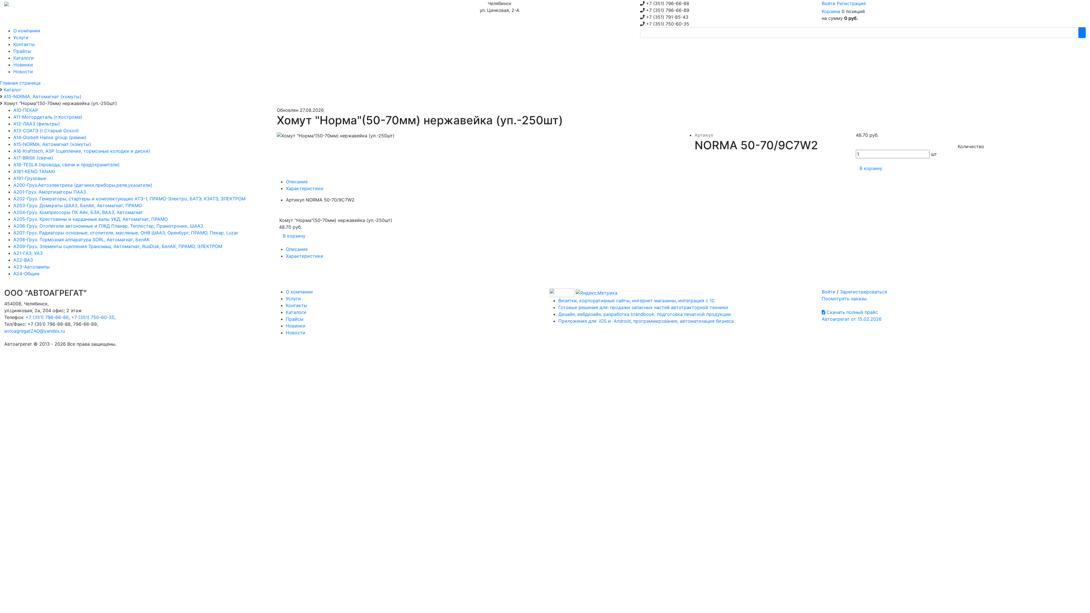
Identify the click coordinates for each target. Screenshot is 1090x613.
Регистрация (851, 3)
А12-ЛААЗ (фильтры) (36, 124)
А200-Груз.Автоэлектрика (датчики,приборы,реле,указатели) (82, 185)
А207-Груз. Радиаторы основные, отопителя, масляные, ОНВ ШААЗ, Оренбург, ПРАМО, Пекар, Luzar (125, 233)
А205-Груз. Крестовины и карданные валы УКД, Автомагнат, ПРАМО (90, 219)
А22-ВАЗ (23, 260)
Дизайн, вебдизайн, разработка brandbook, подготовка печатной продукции (644, 314)
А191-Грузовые (29, 178)
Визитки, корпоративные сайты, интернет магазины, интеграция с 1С (636, 300)
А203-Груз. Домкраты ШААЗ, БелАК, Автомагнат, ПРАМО (77, 205)
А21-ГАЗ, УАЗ (28, 253)
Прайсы (294, 319)
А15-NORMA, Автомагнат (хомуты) (52, 144)
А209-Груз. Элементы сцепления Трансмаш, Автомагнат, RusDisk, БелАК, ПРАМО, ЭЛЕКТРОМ (117, 246)
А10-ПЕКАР (25, 110)
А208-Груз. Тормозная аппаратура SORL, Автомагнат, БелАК (81, 239)
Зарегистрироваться (863, 292)
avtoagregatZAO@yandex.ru (34, 331)
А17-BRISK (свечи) (33, 158)
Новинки (295, 326)
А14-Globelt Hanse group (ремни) (50, 137)
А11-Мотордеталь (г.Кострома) (47, 117)
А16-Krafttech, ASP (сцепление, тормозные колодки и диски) (81, 151)
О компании (299, 292)
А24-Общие (26, 273)
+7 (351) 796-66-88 (47, 317)
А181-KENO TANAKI (34, 171)
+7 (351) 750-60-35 (92, 317)
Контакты (296, 305)
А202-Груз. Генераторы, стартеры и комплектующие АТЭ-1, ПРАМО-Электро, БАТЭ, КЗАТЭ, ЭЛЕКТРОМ (129, 198)
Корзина (831, 11)
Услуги (293, 298)
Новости (295, 332)
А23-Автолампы (31, 267)
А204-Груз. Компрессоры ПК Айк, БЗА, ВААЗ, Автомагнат (78, 212)
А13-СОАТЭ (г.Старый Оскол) (46, 130)
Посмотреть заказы (844, 298)
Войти (828, 3)
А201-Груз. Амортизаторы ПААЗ (49, 192)
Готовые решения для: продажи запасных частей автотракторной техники (643, 307)
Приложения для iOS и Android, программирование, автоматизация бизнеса (646, 321)
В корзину (871, 168)
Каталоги (296, 312)
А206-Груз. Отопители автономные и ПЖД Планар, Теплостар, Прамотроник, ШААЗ (108, 226)
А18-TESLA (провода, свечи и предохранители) (66, 164)
